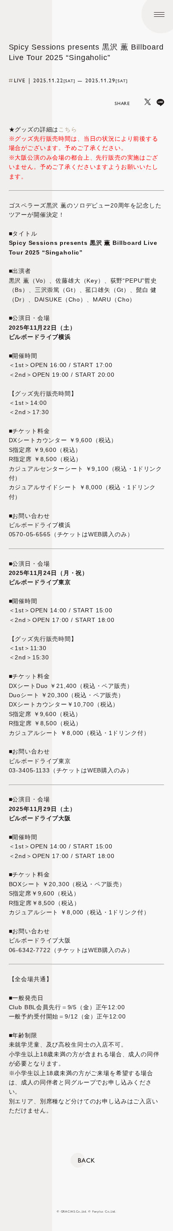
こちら (67, 129)
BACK (86, 1160)
